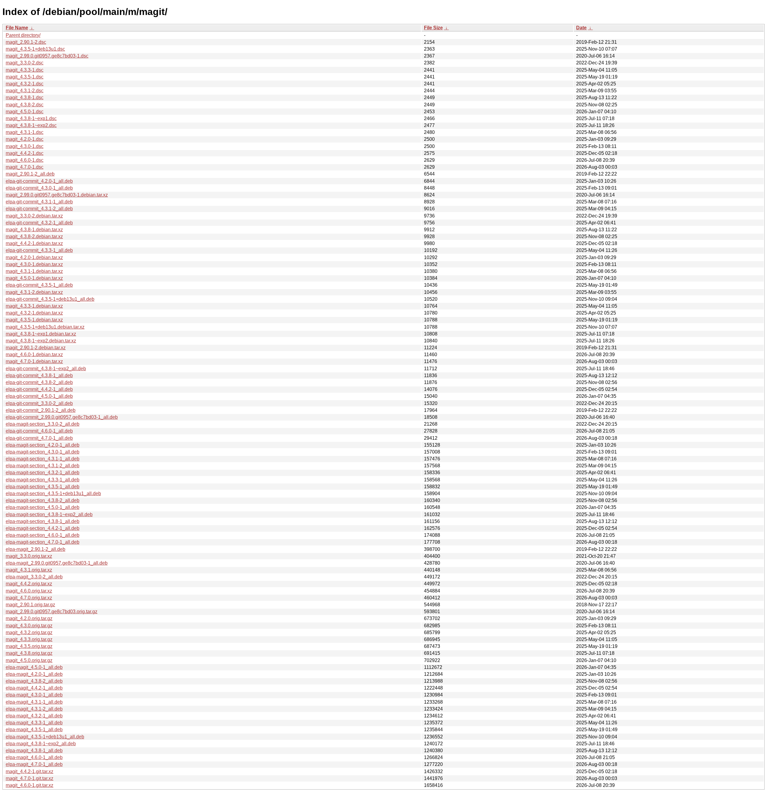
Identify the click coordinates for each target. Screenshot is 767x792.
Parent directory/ (23, 35)
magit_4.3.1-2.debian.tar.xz (34, 292)
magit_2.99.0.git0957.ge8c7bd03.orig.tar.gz (51, 611)
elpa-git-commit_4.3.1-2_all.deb (39, 208)
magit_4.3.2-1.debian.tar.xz (34, 312)
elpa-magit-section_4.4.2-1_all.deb (42, 528)
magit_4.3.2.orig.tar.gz (29, 632)
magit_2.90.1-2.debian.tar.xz (36, 347)
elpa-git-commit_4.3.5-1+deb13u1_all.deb (50, 299)
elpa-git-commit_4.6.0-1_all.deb (39, 430)
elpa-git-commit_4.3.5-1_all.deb (39, 285)
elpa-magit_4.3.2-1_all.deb (34, 715)
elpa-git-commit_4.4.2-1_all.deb (39, 389)
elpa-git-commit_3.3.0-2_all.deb (39, 403)
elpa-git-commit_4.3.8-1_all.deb (39, 375)
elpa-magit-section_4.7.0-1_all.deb (42, 542)
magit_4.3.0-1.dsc (24, 146)
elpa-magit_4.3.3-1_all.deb (34, 722)
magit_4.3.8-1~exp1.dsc (31, 118)
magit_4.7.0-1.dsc (24, 167)
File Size (433, 27)
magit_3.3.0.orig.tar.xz (29, 556)
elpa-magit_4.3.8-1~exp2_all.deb (41, 743)
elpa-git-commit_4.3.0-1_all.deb (39, 188)
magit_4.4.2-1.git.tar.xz (29, 771)
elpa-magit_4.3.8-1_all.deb (34, 750)
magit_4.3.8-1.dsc (24, 97)
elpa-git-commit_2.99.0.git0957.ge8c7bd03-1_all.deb (62, 417)
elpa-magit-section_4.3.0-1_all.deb (42, 451)
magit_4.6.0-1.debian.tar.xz (34, 354)
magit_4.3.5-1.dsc (24, 76)
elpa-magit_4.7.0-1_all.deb (34, 764)
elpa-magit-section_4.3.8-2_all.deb (42, 500)
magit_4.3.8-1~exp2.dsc (31, 125)
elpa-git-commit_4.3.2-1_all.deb (39, 222)
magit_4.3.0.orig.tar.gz (29, 625)
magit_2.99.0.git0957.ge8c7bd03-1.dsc (47, 55)
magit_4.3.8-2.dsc (24, 104)
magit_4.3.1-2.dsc (24, 90)
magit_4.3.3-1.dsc (24, 69)
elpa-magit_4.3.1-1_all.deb (34, 702)
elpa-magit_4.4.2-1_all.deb (34, 687)
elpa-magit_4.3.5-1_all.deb (34, 729)
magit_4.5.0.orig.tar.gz (29, 660)
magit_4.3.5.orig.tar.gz (29, 646)
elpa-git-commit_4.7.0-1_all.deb (39, 438)
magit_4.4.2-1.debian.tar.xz (34, 243)
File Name (17, 27)
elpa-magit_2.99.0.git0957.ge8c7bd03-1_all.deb (57, 563)
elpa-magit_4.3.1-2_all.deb (34, 708)
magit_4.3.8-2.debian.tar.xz (34, 236)
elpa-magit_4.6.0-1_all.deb (34, 757)
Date (581, 27)
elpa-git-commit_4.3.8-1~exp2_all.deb (46, 368)
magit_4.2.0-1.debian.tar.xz (34, 257)
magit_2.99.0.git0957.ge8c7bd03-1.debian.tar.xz (57, 194)
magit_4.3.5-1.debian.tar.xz (34, 319)
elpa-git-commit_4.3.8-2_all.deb (39, 382)
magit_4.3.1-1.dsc (24, 132)
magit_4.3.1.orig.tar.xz (29, 569)
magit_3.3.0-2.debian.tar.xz (34, 215)
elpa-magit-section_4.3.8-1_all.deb (42, 521)
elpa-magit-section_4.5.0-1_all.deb (42, 507)
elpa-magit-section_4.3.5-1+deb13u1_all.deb (53, 493)
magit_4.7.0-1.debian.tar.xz (34, 361)
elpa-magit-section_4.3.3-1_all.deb (42, 479)
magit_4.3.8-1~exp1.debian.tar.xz (41, 333)
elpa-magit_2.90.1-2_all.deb (35, 549)
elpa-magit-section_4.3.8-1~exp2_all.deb (49, 514)
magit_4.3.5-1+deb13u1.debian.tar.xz (45, 327)
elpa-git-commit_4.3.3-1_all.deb (39, 250)
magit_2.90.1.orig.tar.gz (30, 604)
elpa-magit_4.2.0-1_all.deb (34, 674)
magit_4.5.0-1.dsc (24, 111)
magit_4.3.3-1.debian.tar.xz (34, 306)
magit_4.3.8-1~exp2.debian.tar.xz (41, 340)
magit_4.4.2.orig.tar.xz (29, 583)
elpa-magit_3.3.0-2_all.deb (34, 576)
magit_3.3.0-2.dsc (24, 62)
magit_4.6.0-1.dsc (24, 160)
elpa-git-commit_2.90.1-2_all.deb (41, 410)
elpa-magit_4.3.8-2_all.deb (34, 681)
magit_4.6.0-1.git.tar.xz (29, 785)
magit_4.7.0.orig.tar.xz (29, 597)
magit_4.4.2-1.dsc (24, 153)
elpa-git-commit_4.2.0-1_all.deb (39, 181)
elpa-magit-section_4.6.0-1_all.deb (42, 535)
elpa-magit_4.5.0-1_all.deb (34, 667)
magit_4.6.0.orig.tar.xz (29, 590)
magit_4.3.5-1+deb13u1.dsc (35, 49)
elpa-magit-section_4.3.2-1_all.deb (42, 472)
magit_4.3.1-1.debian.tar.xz (34, 271)
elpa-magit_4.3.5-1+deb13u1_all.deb (45, 736)
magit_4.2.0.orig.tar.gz (29, 618)
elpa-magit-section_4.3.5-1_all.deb (42, 486)
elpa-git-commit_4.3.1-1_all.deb (39, 201)
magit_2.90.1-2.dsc (26, 42)
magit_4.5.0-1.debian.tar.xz (34, 278)
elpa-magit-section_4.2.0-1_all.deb (42, 445)
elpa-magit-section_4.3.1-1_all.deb (42, 458)
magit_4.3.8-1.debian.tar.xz (34, 229)
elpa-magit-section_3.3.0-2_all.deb (42, 424)
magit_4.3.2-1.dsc (24, 83)
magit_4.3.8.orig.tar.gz (29, 653)
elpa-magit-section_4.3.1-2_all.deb (42, 465)
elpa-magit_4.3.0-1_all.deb (34, 694)
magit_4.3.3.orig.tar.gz (29, 639)
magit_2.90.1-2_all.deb (30, 173)
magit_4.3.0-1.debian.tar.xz (34, 264)
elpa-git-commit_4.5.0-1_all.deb (39, 396)
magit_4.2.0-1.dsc (24, 139)
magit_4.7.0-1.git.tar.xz (29, 778)
